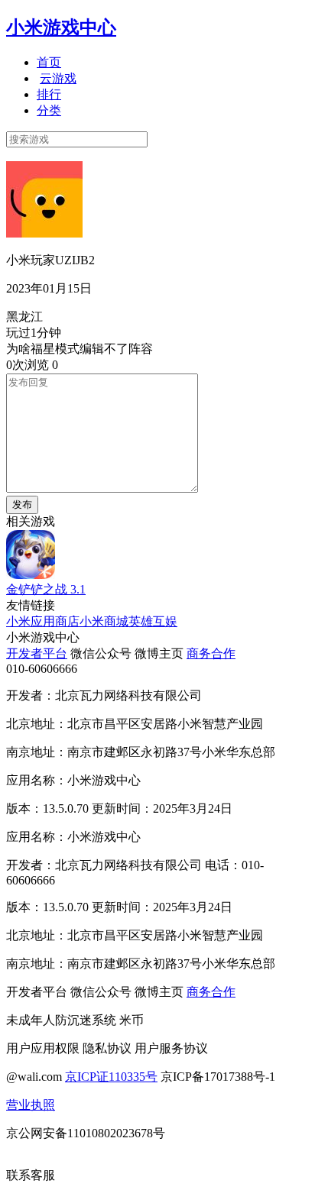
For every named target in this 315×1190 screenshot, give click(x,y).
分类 (49, 110)
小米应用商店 (43, 621)
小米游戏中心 (61, 27)
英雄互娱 (152, 621)
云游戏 (58, 78)
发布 (22, 504)
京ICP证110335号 (111, 1076)
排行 (49, 94)
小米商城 (104, 621)
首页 (49, 62)
